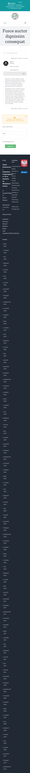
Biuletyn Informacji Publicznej (15, 199)
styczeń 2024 (6, 439)
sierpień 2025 (6, 316)
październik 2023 (6, 458)
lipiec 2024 (5, 400)
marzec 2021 (6, 658)
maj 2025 (5, 335)
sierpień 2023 (6, 471)
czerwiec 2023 (6, 484)
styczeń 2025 (6, 361)
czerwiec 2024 (6, 406)
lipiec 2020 (5, 710)
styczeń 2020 (6, 748)
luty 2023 (5, 510)
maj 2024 (5, 413)
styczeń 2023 (6, 516)
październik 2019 (6, 768)
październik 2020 (6, 690)
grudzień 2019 (6, 755)
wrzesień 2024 (6, 387)
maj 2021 (5, 645)
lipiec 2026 (5, 245)
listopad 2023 (6, 451)
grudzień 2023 (6, 445)
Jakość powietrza (15, 170)
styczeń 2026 (6, 284)
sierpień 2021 (6, 626)
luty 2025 (5, 355)
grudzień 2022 (6, 523)
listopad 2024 (6, 374)
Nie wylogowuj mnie (9, 141)
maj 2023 (5, 490)
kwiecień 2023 (6, 497)
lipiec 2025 (5, 322)
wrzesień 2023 (6, 464)
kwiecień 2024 (6, 419)
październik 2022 (6, 535)
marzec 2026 (6, 271)
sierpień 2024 (6, 393)
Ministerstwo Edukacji (15, 186)
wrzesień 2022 (6, 542)
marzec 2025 (6, 348)
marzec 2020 (6, 735)
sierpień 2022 (6, 548)
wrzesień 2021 (6, 619)
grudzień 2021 (6, 600)
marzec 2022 (6, 581)
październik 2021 (6, 613)
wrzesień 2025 (6, 309)
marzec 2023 (6, 503)
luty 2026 (5, 277)
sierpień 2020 (6, 703)
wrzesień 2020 (6, 697)
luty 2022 (5, 587)
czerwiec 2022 (6, 561)
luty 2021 (5, 665)
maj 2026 (5, 258)
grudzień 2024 (6, 368)
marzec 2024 (6, 426)
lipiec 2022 (5, 555)
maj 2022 (5, 568)
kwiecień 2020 (6, 729)
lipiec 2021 (5, 632)
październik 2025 (6, 303)
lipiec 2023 (5, 477)
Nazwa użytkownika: (7, 126)
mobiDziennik (15, 166)
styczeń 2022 (6, 593)
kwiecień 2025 (6, 342)
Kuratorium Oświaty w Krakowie (15, 192)
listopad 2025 (6, 297)
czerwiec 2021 (6, 639)
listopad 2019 (6, 761)
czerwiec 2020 (6, 716)
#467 (23, 73)
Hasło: (4, 133)
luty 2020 (5, 742)
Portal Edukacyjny (15, 182)
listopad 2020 (6, 684)
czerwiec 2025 (6, 329)
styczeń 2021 (6, 671)
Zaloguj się (10, 146)
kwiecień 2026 (6, 264)
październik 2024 (6, 380)
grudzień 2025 (6, 290)
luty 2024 (5, 432)
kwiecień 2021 (6, 652)
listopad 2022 (6, 529)
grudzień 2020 (6, 677)
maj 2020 (5, 723)
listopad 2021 (6, 606)
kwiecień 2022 (6, 574)
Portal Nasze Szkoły (14, 176)
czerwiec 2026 (6, 251)
